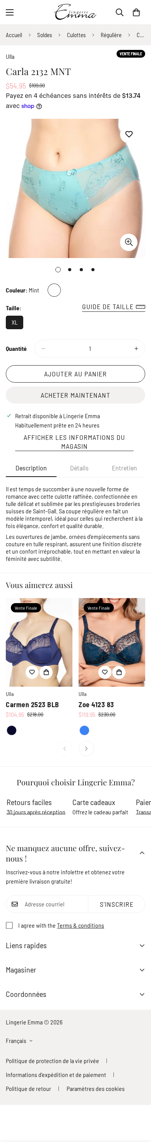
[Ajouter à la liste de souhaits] (128, 134)
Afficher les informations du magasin (74, 441)
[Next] (86, 748)
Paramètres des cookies (96, 1088)
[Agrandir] (128, 242)
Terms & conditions (80, 925)
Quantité (16, 348)
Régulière (111, 34)
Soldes (44, 34)
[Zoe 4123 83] (112, 642)
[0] (136, 12)
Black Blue (11, 730)
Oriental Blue (84, 730)
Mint (54, 290)
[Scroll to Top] (137, 1101)
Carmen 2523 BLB (32, 704)
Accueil (14, 34)
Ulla (10, 56)
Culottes (76, 34)
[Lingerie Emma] (75, 12)
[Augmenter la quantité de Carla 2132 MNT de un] (136, 348)
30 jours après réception (36, 811)
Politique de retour (28, 1088)
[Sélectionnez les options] (46, 672)
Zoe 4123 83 (96, 704)
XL (17, 323)
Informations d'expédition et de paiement (56, 1074)
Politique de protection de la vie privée (52, 1060)
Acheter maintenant (75, 395)
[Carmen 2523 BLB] (39, 642)
